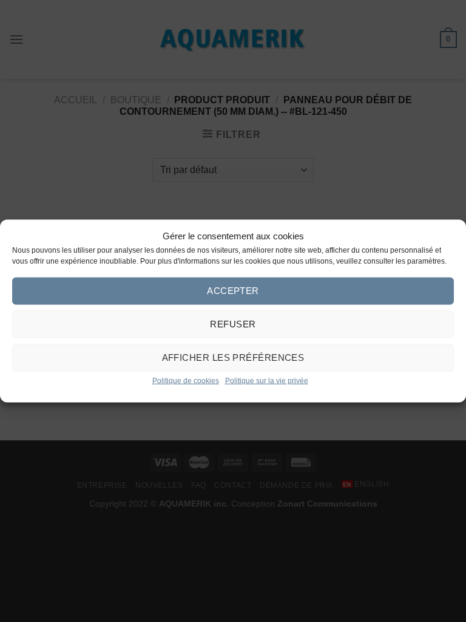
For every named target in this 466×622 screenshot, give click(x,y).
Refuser (232, 324)
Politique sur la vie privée (266, 380)
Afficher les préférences (233, 357)
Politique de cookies (185, 380)
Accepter (233, 290)
